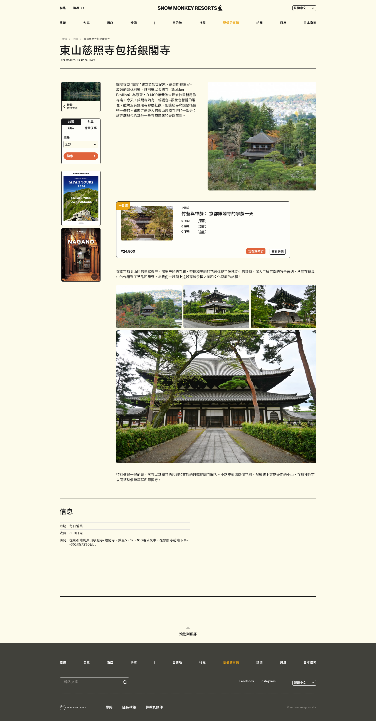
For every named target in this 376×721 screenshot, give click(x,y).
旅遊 (63, 23)
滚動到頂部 (188, 634)
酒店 (110, 23)
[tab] (71, 122)
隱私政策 (129, 707)
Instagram (268, 681)
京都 (202, 221)
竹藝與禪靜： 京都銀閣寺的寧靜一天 (217, 213)
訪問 (259, 23)
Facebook (246, 681)
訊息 (283, 23)
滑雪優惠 (90, 128)
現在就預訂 (256, 252)
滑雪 (134, 23)
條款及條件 (154, 707)
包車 (86, 23)
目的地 (177, 23)
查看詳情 (278, 252)
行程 (202, 23)
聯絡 (63, 8)
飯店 (71, 128)
